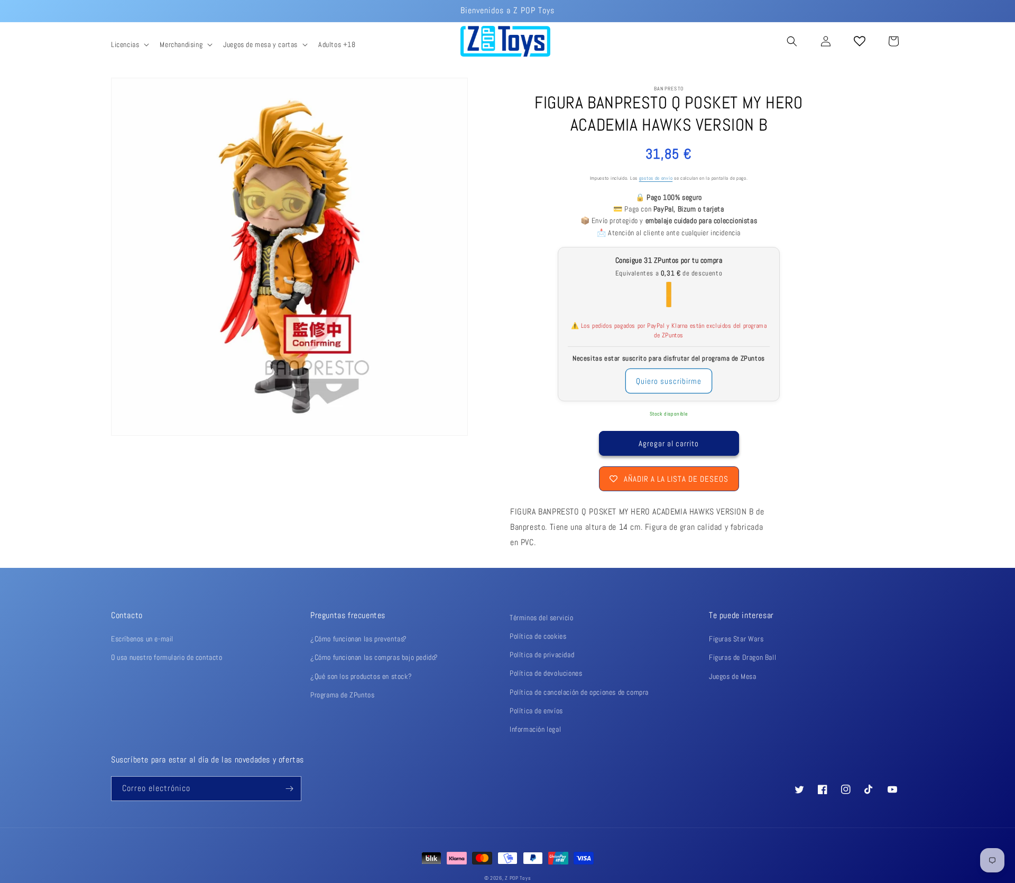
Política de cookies (538, 636)
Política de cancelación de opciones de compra (579, 692)
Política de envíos (536, 710)
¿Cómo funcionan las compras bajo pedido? (374, 657)
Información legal (535, 729)
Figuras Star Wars (736, 638)
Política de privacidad (542, 654)
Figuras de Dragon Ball (742, 657)
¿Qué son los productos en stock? (361, 676)
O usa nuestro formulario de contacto (167, 657)
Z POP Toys (518, 878)
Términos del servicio (542, 617)
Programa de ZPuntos (342, 695)
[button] (129, 44)
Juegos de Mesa (732, 676)
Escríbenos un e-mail (142, 638)
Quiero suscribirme (669, 381)
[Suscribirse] (289, 788)
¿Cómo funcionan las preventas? (358, 638)
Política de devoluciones (546, 673)
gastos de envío (656, 178)
